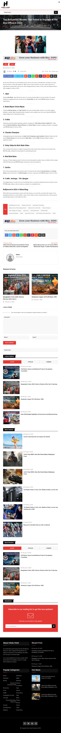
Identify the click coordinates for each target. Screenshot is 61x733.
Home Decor (19, 693)
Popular (30, 362)
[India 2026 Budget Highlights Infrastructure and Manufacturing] (11, 417)
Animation (5, 678)
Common (48, 362)
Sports (18, 705)
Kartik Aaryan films (34, 210)
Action (5, 675)
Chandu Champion (46, 208)
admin (18, 254)
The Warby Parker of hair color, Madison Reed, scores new (41, 489)
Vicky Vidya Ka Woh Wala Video (43, 213)
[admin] (15, 71)
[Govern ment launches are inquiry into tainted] (12, 441)
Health (5, 693)
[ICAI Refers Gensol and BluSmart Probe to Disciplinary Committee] (11, 372)
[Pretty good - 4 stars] (8, 312)
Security (5, 705)
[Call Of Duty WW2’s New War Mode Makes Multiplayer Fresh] (12, 459)
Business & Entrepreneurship (11, 683)
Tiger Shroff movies (29, 213)
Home (5, 26)
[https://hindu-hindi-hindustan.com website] (13, 71)
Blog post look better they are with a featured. (37, 525)
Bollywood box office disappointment (17, 208)
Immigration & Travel (8, 695)
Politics (18, 700)
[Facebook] (6, 235)
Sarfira (21, 213)
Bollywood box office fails (34, 208)
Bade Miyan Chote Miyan (38, 205)
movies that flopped (13, 213)
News (12, 64)
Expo (17, 688)
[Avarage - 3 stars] (6, 312)
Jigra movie (25, 210)
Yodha (54, 213)
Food (4, 690)
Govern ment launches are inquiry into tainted (37, 436)
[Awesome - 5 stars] (9, 312)
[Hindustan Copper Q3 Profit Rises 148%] (11, 402)
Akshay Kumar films (26, 205)
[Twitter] (10, 235)
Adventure (19, 675)
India (9, 26)
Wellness (5, 710)
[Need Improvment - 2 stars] (5, 312)
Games (18, 690)
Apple (17, 678)
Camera (18, 683)
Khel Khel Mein (44, 210)
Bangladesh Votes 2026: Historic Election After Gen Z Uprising (39, 384)
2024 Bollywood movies (14, 205)
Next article (54, 243)
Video (17, 707)
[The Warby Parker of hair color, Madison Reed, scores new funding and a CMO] (12, 511)
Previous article (8, 243)
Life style (5, 697)
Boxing (5, 680)
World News (19, 710)
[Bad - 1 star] (3, 312)
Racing (18, 702)
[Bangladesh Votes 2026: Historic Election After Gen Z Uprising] (11, 387)
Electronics (6, 688)
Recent (12, 362)
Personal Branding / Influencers (11, 701)
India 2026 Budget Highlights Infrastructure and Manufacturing (39, 414)
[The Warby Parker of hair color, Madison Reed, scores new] (12, 494)
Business (18, 680)
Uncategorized (7, 707)
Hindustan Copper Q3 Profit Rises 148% (44, 297)
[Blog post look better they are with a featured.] (12, 529)
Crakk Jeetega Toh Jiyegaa (15, 210)
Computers (19, 685)
